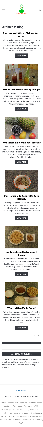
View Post (21, 55)
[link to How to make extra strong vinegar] (21, 75)
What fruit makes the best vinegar (21, 142)
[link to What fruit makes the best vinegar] (21, 128)
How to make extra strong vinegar (21, 89)
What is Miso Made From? (21, 308)
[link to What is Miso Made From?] (21, 293)
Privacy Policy (21, 390)
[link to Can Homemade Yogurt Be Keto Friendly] (21, 181)
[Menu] (3, 10)
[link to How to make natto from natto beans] (21, 237)
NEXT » (36, 335)
